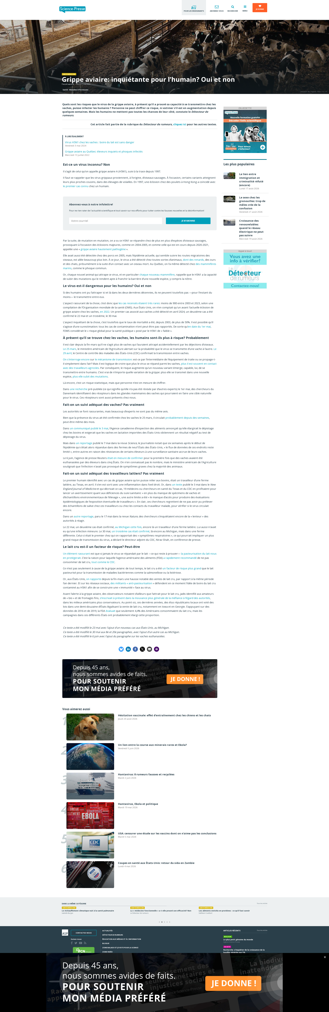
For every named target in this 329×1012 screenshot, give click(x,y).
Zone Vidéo (107, 952)
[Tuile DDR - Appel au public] (245, 270)
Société (227, 947)
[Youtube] (81, 943)
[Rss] (85, 943)
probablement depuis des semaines (187, 417)
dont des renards (193, 259)
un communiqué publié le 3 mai (89, 428)
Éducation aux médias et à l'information (121, 939)
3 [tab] (164, 922)
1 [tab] (159, 922)
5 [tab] (169, 922)
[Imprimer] (156, 649)
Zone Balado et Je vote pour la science (120, 947)
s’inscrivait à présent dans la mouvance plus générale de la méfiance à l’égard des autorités (155, 598)
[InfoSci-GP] (245, 131)
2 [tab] (162, 922)
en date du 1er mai (199, 326)
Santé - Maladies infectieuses (75, 90)
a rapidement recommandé (180, 558)
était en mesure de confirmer (125, 458)
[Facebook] (135, 649)
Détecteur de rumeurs (112, 935)
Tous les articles (262, 903)
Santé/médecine (69, 74)
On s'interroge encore (76, 359)
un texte (177, 484)
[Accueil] (74, 10)
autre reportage (83, 516)
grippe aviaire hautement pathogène (103, 249)
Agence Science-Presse (70, 913)
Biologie (227, 937)
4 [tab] (167, 922)
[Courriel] (149, 649)
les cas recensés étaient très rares (139, 303)
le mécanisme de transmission (113, 359)
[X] (142, 649)
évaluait (110, 611)
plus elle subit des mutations (90, 376)
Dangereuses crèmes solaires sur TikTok (81, 910)
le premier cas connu (75, 186)
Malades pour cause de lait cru (213, 910)
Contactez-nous (84, 933)
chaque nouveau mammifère (157, 274)
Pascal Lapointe (68, 84)
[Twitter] (76, 943)
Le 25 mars (69, 349)
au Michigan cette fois (128, 527)
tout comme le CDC (103, 562)
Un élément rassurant (76, 553)
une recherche (78, 389)
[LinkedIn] (128, 649)
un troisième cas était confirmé (130, 531)
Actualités (107, 930)
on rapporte (93, 579)
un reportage (84, 443)
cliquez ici (179, 124)
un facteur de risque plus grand (181, 568)
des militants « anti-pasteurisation (131, 583)
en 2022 (104, 311)
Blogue (105, 943)
